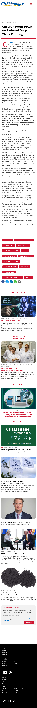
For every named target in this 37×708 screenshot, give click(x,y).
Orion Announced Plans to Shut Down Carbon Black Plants (12, 594)
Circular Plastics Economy (10, 321)
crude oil (8, 245)
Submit (29, 623)
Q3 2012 (24, 267)
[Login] (31, 4)
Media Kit (7, 684)
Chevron (7, 240)
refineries (9, 272)
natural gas (9, 256)
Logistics (7, 665)
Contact (6, 680)
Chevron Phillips (24, 240)
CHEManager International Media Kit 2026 (16, 450)
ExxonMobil (23, 245)
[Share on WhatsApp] (15, 281)
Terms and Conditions (12, 688)
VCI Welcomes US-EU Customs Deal (13, 554)
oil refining (10, 267)
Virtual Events (9, 692)
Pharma (5, 652)
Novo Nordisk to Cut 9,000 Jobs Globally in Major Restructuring (12, 482)
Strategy (6, 655)
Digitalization (9, 663)
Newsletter (7, 677)
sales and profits (12, 277)
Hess (25, 251)
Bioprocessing (9, 661)
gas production (11, 251)
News (15, 23)
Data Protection (10, 690)
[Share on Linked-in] (11, 281)
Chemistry (13, 447)
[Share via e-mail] (19, 281)
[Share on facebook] (3, 281)
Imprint (6, 686)
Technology (7, 659)
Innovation (7, 657)
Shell (28, 277)
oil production (11, 261)
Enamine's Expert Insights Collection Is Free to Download (12, 369)
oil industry (26, 256)
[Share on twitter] (7, 281)
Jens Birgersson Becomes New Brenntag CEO (17, 522)
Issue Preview (9, 695)
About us (6, 682)
